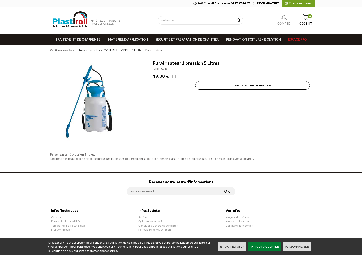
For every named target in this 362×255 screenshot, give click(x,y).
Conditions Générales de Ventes (158, 225)
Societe (142, 217)
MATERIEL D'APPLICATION (128, 39)
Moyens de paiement (238, 217)
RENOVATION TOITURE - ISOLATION (253, 39)
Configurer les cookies (239, 225)
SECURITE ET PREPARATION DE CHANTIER (187, 39)
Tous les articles (89, 50)
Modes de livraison (237, 221)
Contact (56, 217)
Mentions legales (61, 229)
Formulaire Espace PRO (65, 221)
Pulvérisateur (154, 50)
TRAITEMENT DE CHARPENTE (78, 39)
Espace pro (297, 39)
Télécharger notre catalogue (68, 225)
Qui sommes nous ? (150, 221)
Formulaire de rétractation (154, 229)
